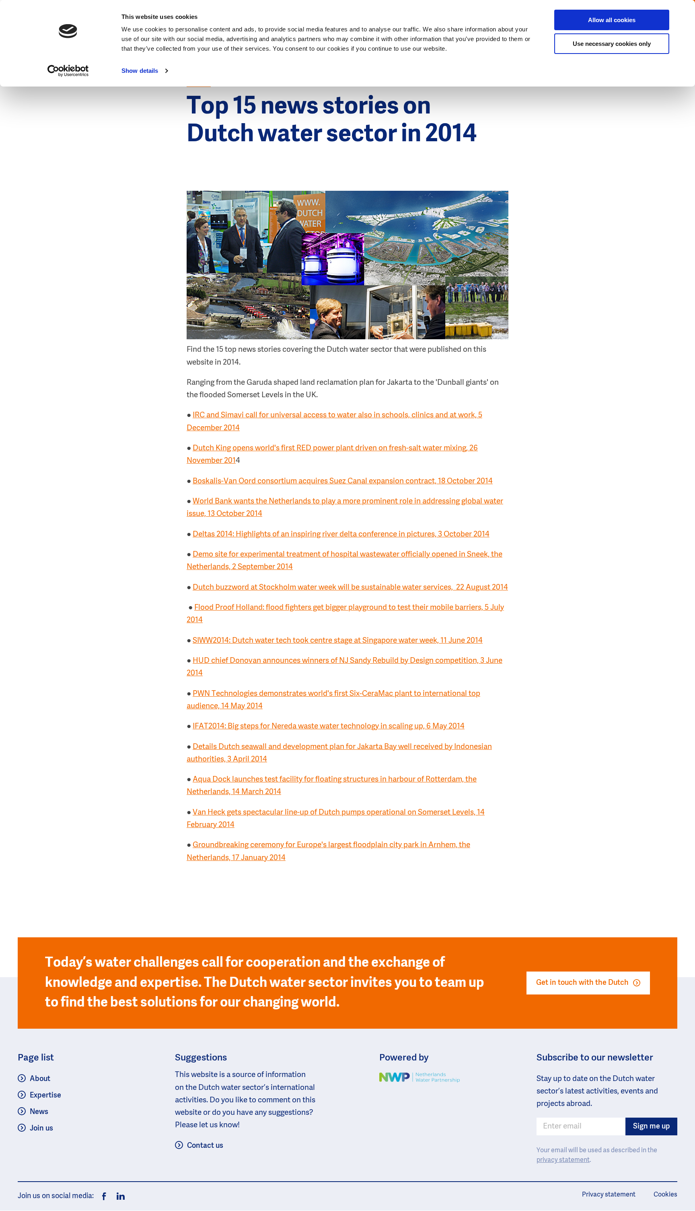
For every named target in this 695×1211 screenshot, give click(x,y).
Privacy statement (608, 1195)
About (40, 1079)
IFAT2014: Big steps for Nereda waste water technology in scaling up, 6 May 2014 (329, 726)
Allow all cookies (611, 20)
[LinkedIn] (119, 1196)
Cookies (665, 1195)
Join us (41, 1128)
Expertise (45, 1095)
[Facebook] (104, 1196)
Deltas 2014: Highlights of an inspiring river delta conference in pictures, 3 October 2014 (341, 534)
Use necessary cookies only (612, 43)
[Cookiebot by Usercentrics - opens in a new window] (68, 71)
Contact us (205, 1145)
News (39, 1112)
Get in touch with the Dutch (582, 982)
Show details (139, 70)
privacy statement (563, 1160)
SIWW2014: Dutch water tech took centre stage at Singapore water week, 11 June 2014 (338, 640)
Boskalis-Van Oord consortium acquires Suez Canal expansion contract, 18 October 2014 (343, 481)
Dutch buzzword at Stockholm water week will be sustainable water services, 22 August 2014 (350, 587)
